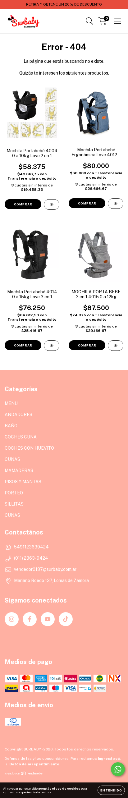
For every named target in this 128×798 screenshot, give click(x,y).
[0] (102, 23)
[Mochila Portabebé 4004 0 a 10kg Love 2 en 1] (51, 204)
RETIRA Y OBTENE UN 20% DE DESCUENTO (64, 4)
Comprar (23, 204)
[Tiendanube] (24, 774)
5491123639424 (31, 546)
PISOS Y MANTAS (23, 481)
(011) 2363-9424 (31, 558)
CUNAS (12, 459)
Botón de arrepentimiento (34, 764)
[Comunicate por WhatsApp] (118, 769)
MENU (11, 403)
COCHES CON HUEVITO (29, 448)
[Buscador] (89, 21)
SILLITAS (14, 504)
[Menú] (117, 21)
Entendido (111, 790)
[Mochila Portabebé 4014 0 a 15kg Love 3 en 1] (51, 345)
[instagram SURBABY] (12, 619)
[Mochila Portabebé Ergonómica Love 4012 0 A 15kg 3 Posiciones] (115, 203)
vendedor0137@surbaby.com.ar (45, 569)
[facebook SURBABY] (30, 619)
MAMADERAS (19, 470)
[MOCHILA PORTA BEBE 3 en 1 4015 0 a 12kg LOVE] (115, 345)
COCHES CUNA (21, 436)
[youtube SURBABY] (48, 619)
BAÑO (11, 425)
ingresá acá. (109, 758)
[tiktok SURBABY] (66, 619)
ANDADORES (18, 414)
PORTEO (14, 492)
